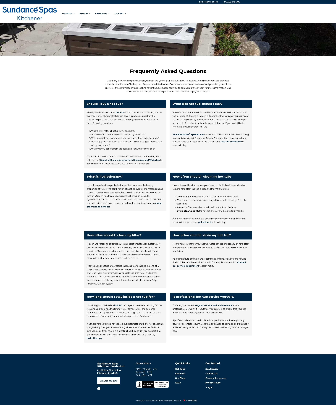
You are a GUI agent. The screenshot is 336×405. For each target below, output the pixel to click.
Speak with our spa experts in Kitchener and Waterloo (130, 160)
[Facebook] (99, 388)
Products (67, 13)
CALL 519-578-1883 (232, 2)
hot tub (120, 112)
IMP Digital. (192, 400)
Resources (101, 13)
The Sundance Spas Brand (188, 134)
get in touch (204, 222)
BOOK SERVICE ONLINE (208, 2)
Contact (118, 13)
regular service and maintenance (213, 305)
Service (83, 13)
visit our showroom (231, 141)
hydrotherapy (94, 338)
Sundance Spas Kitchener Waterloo (110, 365)
